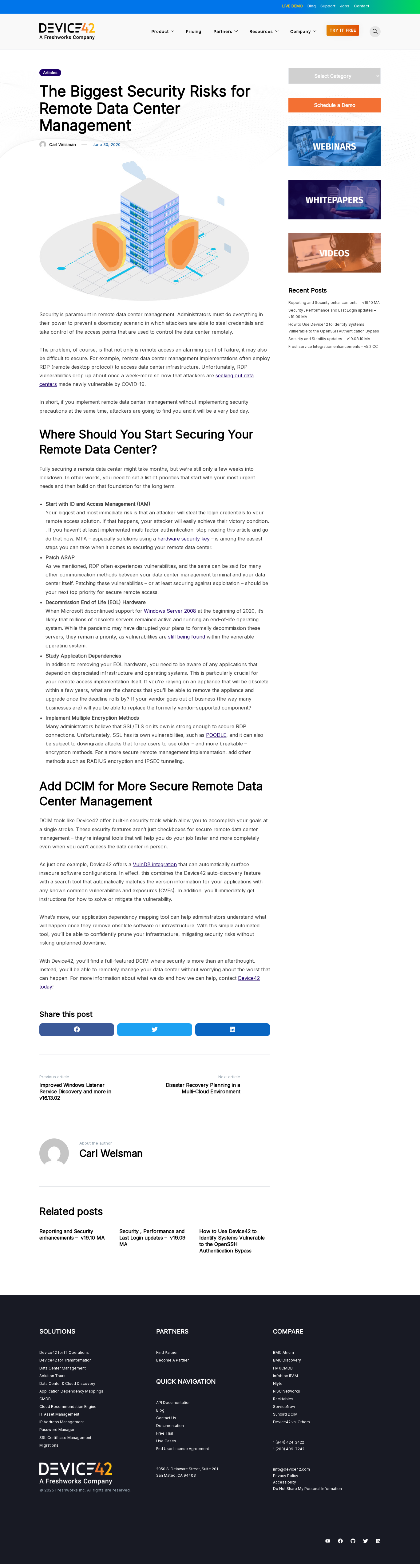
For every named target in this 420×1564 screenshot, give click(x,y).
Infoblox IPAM (285, 1375)
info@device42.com (291, 1469)
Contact (361, 5)
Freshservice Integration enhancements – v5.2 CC (333, 346)
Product (160, 31)
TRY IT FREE (343, 30)
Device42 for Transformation (65, 1360)
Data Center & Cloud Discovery (67, 1383)
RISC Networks (286, 1391)
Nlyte (278, 1383)
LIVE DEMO (292, 5)
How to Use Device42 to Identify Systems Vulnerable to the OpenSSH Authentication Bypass (232, 1240)
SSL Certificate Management (65, 1437)
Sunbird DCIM (285, 1414)
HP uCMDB (283, 1368)
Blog (311, 5)
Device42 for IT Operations (64, 1352)
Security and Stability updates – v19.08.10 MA (329, 338)
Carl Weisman (62, 144)
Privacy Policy (285, 1475)
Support (327, 5)
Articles (50, 72)
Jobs (344, 5)
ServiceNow (284, 1406)
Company (300, 31)
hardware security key (183, 539)
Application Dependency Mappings (71, 1391)
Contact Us (166, 1418)
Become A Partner (172, 1360)
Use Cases (166, 1441)
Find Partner (167, 1352)
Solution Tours (52, 1375)
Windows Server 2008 (170, 611)
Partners (223, 31)
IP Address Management (61, 1422)
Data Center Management (62, 1368)
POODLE (216, 735)
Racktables (283, 1399)
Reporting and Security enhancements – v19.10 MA (72, 1234)
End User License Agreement (182, 1448)
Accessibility (284, 1482)
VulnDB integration (155, 864)
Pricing (193, 31)
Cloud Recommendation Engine (68, 1406)
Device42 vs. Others (291, 1422)
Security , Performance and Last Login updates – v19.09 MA (152, 1237)
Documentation (170, 1425)
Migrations (48, 1445)
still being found (186, 637)
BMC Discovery (287, 1360)
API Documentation (173, 1402)
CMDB (45, 1399)
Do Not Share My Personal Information (307, 1488)
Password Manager (56, 1429)
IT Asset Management (59, 1414)
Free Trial (164, 1433)
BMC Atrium (283, 1352)
